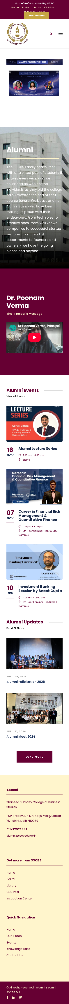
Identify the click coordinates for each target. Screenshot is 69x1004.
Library (37, 7)
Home (15, 7)
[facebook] (7, 997)
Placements (37, 15)
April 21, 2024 (16, 731)
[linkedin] (13, 997)
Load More (34, 756)
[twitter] (20, 997)
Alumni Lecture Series (37, 448)
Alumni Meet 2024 (20, 736)
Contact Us (14, 955)
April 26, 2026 (16, 676)
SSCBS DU (13, 992)
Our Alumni (14, 936)
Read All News (15, 628)
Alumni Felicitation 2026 (25, 682)
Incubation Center (34, 11)
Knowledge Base (18, 949)
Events (11, 942)
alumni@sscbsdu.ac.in (21, 835)
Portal (25, 7)
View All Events (15, 396)
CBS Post (49, 7)
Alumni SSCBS (45, 987)
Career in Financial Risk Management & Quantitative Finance (39, 515)
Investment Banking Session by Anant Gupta (40, 588)
